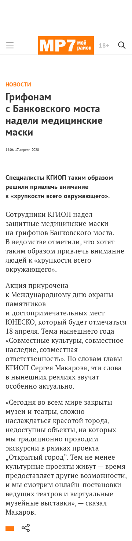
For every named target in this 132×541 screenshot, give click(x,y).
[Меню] (10, 45)
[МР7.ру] (66, 45)
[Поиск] (122, 45)
